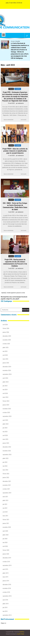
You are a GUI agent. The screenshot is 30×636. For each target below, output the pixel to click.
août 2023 (5, 420)
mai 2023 (5, 431)
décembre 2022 (7, 447)
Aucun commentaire (8, 119)
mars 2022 (5, 470)
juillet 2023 (5, 424)
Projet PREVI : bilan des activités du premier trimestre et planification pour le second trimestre (15, 151)
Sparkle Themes (20, 634)
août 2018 (5, 600)
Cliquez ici (3, 623)
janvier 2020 (6, 554)
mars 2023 (5, 439)
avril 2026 (5, 324)
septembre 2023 (7, 416)
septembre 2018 (7, 596)
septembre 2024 (7, 374)
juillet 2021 (5, 500)
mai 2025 (5, 351)
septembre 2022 (7, 454)
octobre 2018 (6, 592)
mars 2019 (5, 577)
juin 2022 (5, 462)
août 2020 (5, 531)
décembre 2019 (7, 558)
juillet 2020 (5, 535)
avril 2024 (5, 393)
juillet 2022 (5, 458)
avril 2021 (5, 512)
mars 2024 (5, 397)
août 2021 (5, 496)
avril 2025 (5, 355)
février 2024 (6, 401)
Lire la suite (23, 119)
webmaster (21, 103)
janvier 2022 (6, 477)
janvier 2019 (6, 581)
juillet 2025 (5, 347)
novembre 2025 (7, 340)
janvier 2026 (6, 332)
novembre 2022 (7, 451)
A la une (12, 41)
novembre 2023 (7, 409)
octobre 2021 (6, 489)
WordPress (22, 631)
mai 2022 (5, 466)
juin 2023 (5, 428)
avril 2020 (5, 546)
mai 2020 (5, 542)
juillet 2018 (5, 603)
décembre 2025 (7, 336)
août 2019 (5, 569)
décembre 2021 (7, 481)
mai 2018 (5, 611)
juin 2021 (5, 504)
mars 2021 (5, 516)
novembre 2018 (7, 588)
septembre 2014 (7, 615)
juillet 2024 (5, 382)
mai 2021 (5, 508)
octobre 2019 (6, 561)
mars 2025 (5, 359)
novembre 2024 (7, 370)
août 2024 (5, 378)
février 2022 (6, 473)
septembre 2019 (7, 565)
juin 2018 (5, 607)
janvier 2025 (6, 363)
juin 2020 (5, 538)
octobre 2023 (6, 412)
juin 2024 (5, 386)
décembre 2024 (7, 366)
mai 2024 (5, 389)
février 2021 (6, 519)
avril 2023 (5, 435)
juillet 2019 (5, 573)
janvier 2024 (6, 405)
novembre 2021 (7, 485)
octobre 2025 (6, 344)
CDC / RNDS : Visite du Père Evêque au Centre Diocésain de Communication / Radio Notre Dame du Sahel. (15, 206)
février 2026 (6, 328)
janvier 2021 (6, 523)
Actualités (17, 41)
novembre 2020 (7, 527)
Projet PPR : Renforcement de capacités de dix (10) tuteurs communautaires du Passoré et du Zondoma (15, 263)
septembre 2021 (7, 493)
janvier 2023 (6, 443)
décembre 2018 (7, 584)
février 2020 (6, 550)
